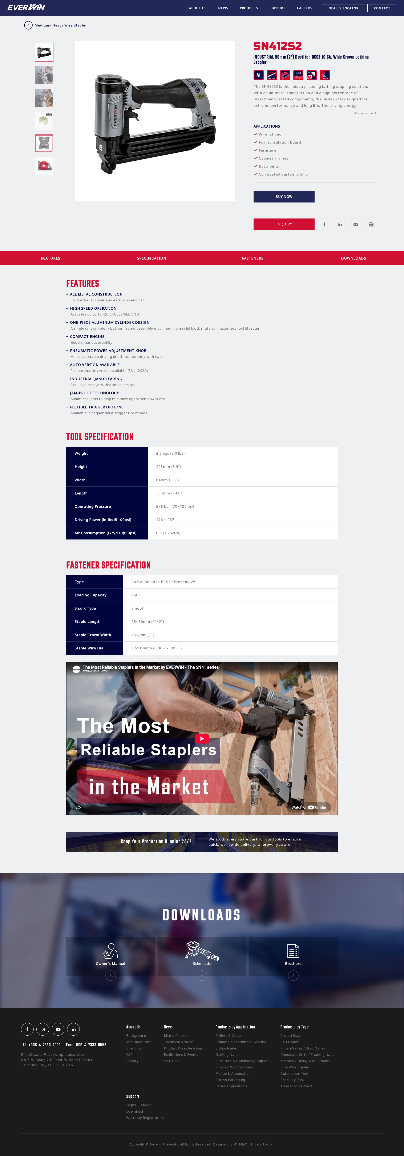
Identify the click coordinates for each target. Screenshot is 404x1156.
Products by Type (294, 1027)
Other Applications (231, 1086)
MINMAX (240, 1144)
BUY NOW (284, 196)
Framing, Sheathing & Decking (241, 1042)
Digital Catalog (138, 1105)
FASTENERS (252, 258)
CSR (129, 1054)
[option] (44, 52)
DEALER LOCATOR (343, 8)
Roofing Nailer (228, 1054)
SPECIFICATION (151, 258)
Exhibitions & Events (181, 1054)
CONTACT (382, 8)
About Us (133, 1027)
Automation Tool (294, 1073)
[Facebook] (27, 1029)
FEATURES (50, 258)
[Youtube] (58, 1029)
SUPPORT (277, 8)
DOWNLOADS (353, 258)
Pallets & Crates (229, 1035)
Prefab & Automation (233, 1073)
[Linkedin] (73, 1029)
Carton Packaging (230, 1079)
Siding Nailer (227, 1048)
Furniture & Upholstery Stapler (242, 1061)
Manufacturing (138, 1042)
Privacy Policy (261, 1144)
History (132, 1061)
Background (136, 1035)
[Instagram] (42, 1029)
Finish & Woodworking (234, 1067)
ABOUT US (197, 8)
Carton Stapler (292, 1035)
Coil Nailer (289, 1042)
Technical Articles (179, 1042)
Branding (134, 1048)
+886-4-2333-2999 (44, 1045)
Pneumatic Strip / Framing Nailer (308, 1054)
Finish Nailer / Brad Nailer (302, 1048)
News (168, 1027)
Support (133, 1096)
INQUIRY (284, 224)
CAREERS (304, 8)
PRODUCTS (249, 8)
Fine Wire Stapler (295, 1067)
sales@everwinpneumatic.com (61, 1054)
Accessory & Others (296, 1086)
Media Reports (176, 1035)
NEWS (223, 8)
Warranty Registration (145, 1117)
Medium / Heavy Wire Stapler (61, 25)
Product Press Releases (183, 1048)
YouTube (171, 1061)
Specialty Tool (292, 1079)
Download (134, 1111)
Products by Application (235, 1027)
